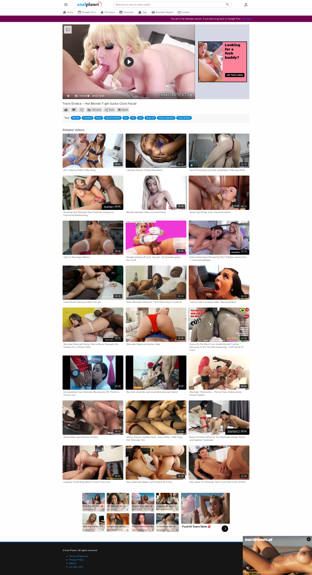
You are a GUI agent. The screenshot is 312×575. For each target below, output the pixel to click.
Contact (185, 12)
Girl (125, 118)
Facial (98, 118)
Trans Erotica (184, 118)
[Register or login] (246, 4)
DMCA (72, 563)
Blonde (76, 118)
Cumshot (87, 118)
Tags (144, 12)
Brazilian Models (164, 12)
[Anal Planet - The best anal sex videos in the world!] (89, 6)
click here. (247, 19)
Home (69, 12)
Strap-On (150, 118)
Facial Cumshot (113, 118)
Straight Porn (88, 12)
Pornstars (109, 12)
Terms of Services (78, 556)
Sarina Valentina (166, 118)
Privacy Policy (76, 559)
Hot (140, 118)
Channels (128, 12)
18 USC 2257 (76, 567)
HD (133, 118)
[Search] (228, 4)
